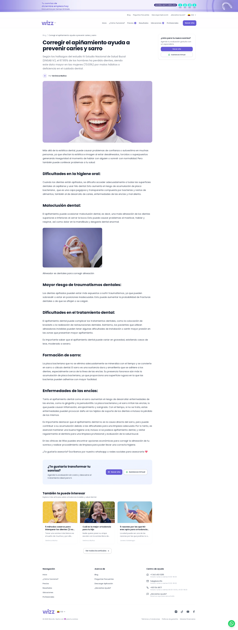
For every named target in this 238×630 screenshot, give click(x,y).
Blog (129, 15)
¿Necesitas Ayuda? (178, 15)
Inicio (45, 574)
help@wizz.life (156, 581)
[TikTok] (181, 611)
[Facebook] (193, 611)
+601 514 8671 (156, 587)
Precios (46, 583)
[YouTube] (187, 611)
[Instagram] (176, 611)
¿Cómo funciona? (50, 579)
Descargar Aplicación (160, 15)
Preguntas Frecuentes (141, 15)
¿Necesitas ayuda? (158, 594)
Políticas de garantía (170, 619)
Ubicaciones (48, 592)
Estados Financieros (187, 619)
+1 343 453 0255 (157, 574)
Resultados (47, 588)
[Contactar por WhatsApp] (231, 623)
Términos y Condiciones (150, 619)
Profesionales (48, 597)
